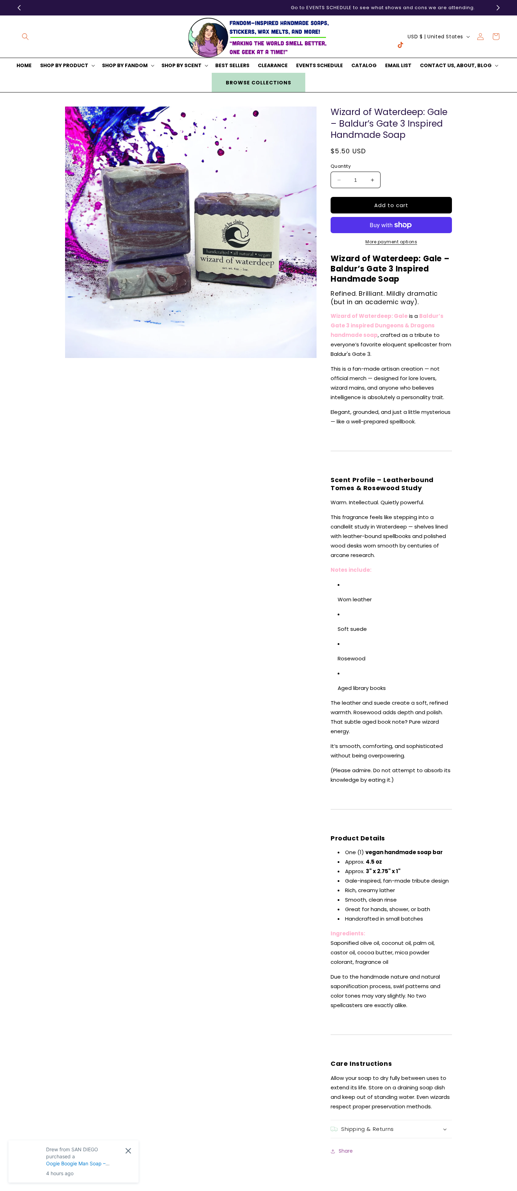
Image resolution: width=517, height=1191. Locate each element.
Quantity (341, 166)
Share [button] (346, 1150)
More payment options (391, 242)
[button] (25, 36)
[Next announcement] (498, 7)
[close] (128, 1150)
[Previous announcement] (19, 7)
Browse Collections (258, 82)
